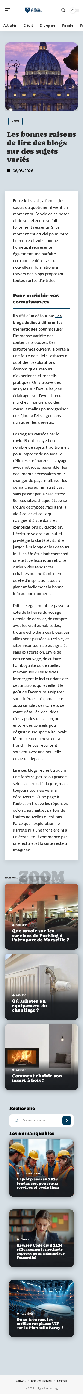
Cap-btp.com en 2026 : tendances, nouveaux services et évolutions (38, 1183)
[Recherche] (63, 10)
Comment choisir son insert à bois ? (37, 1078)
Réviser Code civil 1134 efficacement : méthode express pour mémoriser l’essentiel (41, 1251)
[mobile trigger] (8, 10)
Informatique (30, 1173)
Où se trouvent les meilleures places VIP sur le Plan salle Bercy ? (40, 1323)
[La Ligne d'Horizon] (33, 10)
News (15, 121)
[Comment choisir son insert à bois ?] (41, 1057)
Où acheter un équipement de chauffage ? (29, 1006)
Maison (21, 995)
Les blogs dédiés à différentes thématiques (37, 322)
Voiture (21, 925)
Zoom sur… (41, 878)
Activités (27, 1313)
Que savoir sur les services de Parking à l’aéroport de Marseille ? (40, 935)
